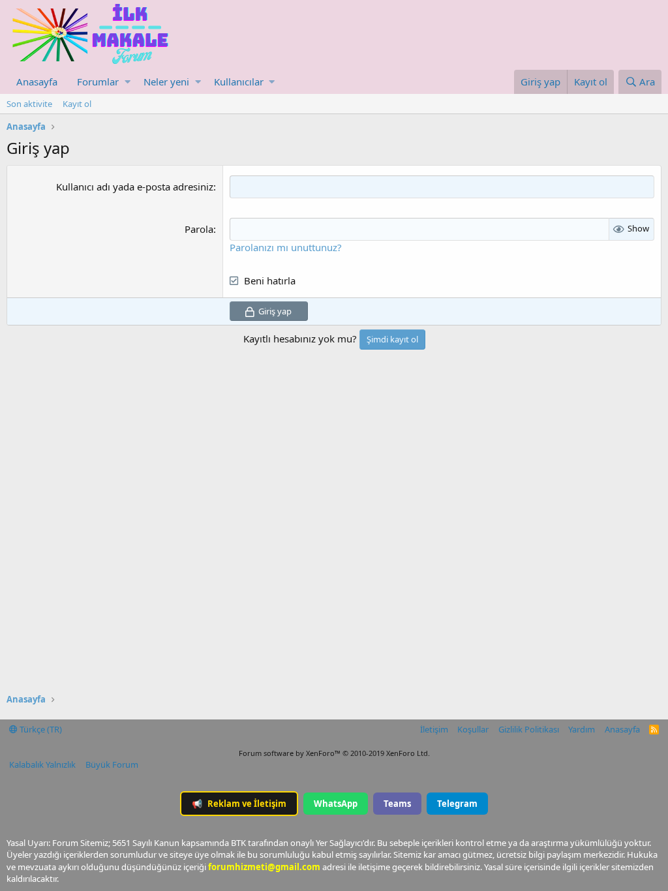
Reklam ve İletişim (239, 803)
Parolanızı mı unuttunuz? (286, 247)
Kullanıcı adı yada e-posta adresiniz (134, 186)
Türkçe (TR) (40, 729)
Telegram (457, 803)
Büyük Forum (111, 764)
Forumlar (98, 81)
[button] (127, 82)
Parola (199, 228)
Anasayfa (36, 81)
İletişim (434, 729)
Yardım (581, 729)
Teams (397, 803)
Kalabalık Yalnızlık (42, 764)
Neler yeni (166, 81)
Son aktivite (29, 104)
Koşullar (473, 729)
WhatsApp (335, 803)
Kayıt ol (77, 104)
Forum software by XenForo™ (334, 753)
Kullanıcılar (239, 81)
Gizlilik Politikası (528, 729)
